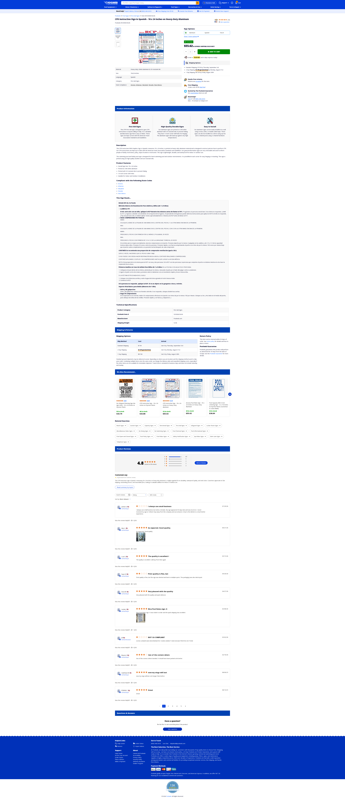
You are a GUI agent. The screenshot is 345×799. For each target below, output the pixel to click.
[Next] (230, 394)
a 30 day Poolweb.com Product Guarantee (196, 752)
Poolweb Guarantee (216, 353)
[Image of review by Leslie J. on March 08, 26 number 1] (140, 618)
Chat (135, 11)
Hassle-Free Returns (186, 11)
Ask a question (224, 22)
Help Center (121, 743)
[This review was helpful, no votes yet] (131, 520)
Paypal (168, 773)
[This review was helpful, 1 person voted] (131, 630)
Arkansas (139, 85)
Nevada (151, 85)
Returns (119, 746)
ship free (202, 87)
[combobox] (160, 3)
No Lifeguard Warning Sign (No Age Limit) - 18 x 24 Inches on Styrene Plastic (125, 405)
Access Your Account (121, 755)
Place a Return (119, 759)
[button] (223, 3)
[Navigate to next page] (185, 706)
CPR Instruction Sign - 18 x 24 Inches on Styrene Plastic (149, 404)
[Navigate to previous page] (159, 706)
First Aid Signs (135, 16)
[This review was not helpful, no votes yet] (134, 520)
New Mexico (158, 85)
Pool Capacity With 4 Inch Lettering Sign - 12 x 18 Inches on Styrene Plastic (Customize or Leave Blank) (218, 405)
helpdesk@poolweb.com (177, 743)
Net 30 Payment (204, 11)
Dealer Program (138, 763)
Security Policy (137, 759)
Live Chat (165, 743)
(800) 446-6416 (146, 11)
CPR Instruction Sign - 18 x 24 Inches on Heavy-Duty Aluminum (172, 405)
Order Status (139, 743)
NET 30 (217, 773)
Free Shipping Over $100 (165, 11)
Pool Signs (126, 16)
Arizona (133, 85)
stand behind (194, 93)
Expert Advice (129, 11)
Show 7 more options (190, 36)
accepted (198, 81)
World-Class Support (222, 11)
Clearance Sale (210, 3)
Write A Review (201, 463)
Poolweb (117, 16)
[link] (214, 51)
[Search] (197, 2)
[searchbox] (121, 494)
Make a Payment (120, 761)
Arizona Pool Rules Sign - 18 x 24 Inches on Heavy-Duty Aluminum (195, 404)
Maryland (145, 85)
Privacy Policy (137, 757)
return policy (210, 341)
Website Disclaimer (139, 761)
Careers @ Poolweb (139, 753)
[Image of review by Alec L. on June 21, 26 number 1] (140, 536)
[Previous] (114, 394)
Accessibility (137, 755)
